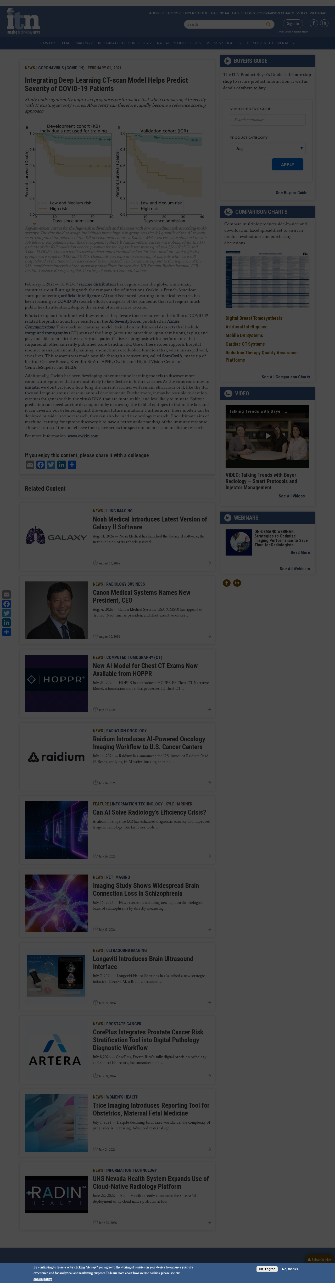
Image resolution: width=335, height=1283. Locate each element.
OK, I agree (267, 1269)
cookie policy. (43, 1279)
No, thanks (290, 1269)
